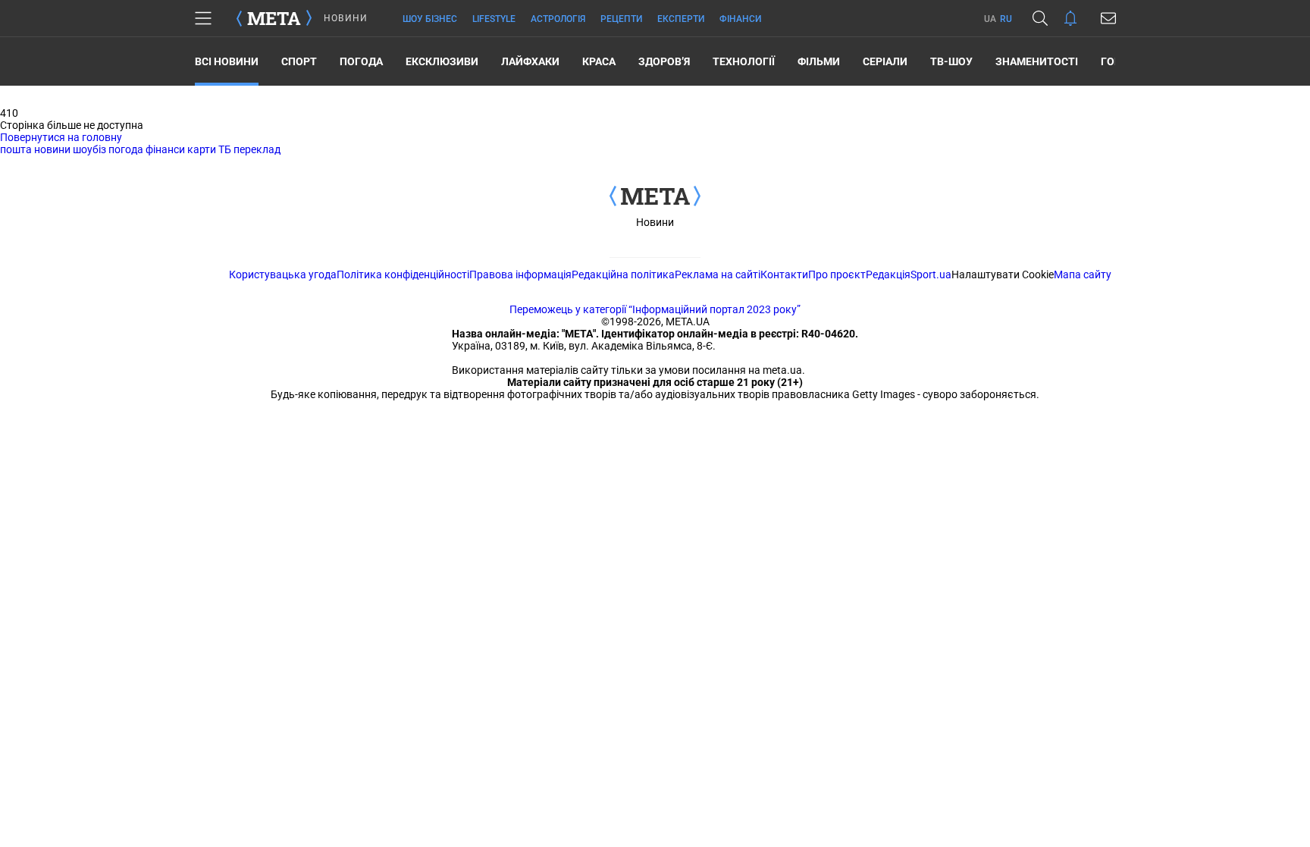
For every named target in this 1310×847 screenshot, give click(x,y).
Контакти (784, 274)
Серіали (885, 61)
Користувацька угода (283, 274)
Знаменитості (1036, 61)
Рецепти (621, 19)
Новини (655, 222)
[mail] (1108, 18)
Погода (361, 61)
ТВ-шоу (951, 61)
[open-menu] (203, 18)
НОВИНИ (346, 18)
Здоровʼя (664, 61)
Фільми (819, 61)
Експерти (680, 19)
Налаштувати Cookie (1002, 274)
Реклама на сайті (717, 274)
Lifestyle (494, 19)
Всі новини (227, 61)
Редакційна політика (623, 274)
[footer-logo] (655, 197)
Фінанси (740, 19)
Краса (599, 61)
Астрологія (558, 19)
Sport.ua (930, 274)
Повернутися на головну (61, 137)
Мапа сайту (1082, 274)
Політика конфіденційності (403, 274)
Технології (744, 61)
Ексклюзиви (442, 61)
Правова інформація (520, 274)
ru (1006, 19)
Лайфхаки (530, 61)
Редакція (888, 274)
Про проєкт (837, 274)
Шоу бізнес (430, 19)
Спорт (299, 61)
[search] (1040, 18)
